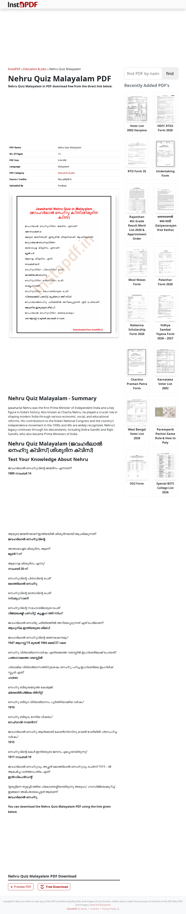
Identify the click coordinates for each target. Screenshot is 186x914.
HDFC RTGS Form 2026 (165, 128)
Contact (94, 908)
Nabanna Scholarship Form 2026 (136, 329)
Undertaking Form (165, 173)
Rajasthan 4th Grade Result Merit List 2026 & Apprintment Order (137, 228)
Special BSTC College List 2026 (165, 488)
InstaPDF (14, 69)
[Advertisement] (93, 38)
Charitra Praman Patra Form (137, 383)
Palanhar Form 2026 (165, 282)
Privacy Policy (109, 908)
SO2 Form (137, 484)
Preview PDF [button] (20, 887)
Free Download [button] (54, 886)
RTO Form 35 (137, 171)
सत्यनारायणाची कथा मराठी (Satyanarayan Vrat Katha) (166, 223)
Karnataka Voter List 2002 (165, 383)
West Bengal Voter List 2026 (137, 433)
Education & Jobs (34, 69)
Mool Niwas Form (136, 282)
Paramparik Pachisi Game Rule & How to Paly (165, 435)
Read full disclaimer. (100, 904)
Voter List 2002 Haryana (137, 128)
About (83, 908)
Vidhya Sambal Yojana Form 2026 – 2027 (165, 331)
